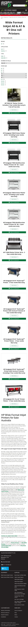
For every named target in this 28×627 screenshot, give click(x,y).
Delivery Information (5, 610)
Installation (3, 617)
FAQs (16, 612)
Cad (2, 49)
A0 (1, 75)
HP (1, 43)
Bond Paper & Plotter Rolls (20, 575)
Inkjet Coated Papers (19, 577)
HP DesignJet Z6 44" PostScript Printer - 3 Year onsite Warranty (14, 281)
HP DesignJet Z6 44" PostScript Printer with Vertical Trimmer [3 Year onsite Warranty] (14, 311)
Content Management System (6, 625)
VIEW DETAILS (14, 109)
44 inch (2, 82)
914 (2, 79)
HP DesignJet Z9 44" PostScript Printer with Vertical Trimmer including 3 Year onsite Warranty (14, 371)
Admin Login (3, 624)
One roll (3, 63)
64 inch (2, 84)
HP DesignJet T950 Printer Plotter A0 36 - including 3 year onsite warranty (14, 194)
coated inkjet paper (6, 545)
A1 (1, 73)
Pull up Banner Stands (19, 604)
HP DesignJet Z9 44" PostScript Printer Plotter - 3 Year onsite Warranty (14, 341)
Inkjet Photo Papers (19, 581)
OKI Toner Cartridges (19, 599)
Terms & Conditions (15, 624)
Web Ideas (14, 625)
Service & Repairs (18, 610)
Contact (16, 617)
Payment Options (5, 614)
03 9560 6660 (9, 10)
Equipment (6, 17)
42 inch (2, 81)
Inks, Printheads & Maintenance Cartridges (20, 593)
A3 (1, 70)
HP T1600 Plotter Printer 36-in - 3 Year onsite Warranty (14, 253)
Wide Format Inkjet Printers (7, 575)
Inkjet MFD (3, 57)
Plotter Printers (15, 542)
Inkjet (2, 56)
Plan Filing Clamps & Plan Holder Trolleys (20, 602)
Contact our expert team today (9, 535)
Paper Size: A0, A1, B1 (14, 17)
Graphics (3, 50)
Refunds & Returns (5, 612)
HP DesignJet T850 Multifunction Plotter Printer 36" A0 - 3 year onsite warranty (14, 164)
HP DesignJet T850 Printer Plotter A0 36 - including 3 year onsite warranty (14, 135)
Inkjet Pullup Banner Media (20, 583)
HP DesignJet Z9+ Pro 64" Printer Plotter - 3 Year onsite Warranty (14, 400)
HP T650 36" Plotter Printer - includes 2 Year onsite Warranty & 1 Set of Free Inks (14, 105)
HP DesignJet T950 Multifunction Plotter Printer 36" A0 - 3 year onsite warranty (14, 224)
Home (2, 17)
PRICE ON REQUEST (14, 113)
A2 (1, 72)
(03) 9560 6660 (5, 562)
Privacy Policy (9, 624)
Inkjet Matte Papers (19, 579)
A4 (1, 68)
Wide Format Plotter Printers (7, 577)
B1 (1, 77)
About (16, 614)
